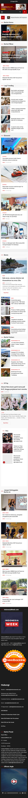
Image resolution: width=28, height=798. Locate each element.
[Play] (3, 793)
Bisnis (4, 275)
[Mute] (22, 793)
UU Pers (3, 726)
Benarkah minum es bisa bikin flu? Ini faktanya (5, 119)
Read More (6, 292)
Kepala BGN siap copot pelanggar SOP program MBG (14, 587)
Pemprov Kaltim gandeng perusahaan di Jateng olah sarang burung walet (5, 311)
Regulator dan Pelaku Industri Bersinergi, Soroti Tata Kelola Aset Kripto (5, 363)
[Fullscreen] (25, 793)
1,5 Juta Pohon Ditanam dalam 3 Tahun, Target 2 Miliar (5, 343)
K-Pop (3, 412)
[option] (14, 32)
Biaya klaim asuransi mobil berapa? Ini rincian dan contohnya (14, 174)
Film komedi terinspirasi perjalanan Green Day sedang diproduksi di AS (7, 438)
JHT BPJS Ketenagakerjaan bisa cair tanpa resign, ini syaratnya (14, 202)
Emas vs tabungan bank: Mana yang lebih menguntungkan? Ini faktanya (14, 230)
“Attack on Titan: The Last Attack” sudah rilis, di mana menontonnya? (7, 448)
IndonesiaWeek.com (15, 340)
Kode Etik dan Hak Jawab (7, 722)
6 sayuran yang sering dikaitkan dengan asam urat (5, 128)
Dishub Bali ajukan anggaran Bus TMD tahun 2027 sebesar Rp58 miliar (5, 301)
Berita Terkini (6, 52)
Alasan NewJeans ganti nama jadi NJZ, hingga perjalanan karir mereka (14, 402)
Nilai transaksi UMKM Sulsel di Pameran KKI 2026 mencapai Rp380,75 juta (13, 34)
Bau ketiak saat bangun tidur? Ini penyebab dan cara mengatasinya (5, 92)
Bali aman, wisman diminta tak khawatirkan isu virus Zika (14, 265)
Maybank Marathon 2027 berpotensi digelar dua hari (14, 530)
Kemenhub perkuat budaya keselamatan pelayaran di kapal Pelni (5, 330)
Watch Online (25, 12)
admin (3, 39)
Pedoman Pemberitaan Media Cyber (10, 714)
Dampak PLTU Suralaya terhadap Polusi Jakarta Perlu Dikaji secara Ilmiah (5, 353)
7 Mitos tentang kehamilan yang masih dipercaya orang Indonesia (5, 110)
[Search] (20, 11)
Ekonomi (4, 156)
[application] (14, 781)
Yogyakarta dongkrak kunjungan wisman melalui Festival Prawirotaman (5, 320)
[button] (14, 781)
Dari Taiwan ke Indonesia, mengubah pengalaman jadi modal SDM (12, 57)
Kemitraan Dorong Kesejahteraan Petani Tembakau (5, 372)
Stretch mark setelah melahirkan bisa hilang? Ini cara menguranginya (5, 101)
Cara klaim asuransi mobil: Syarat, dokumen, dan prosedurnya (14, 146)
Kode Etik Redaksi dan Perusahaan (10, 718)
